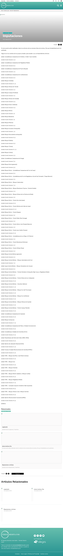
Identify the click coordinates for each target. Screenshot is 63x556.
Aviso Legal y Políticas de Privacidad (30, 554)
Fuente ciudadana (10, 1)
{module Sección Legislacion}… (8, 429)
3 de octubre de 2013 (7, 39)
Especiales (3, 1)
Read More (16, 429)
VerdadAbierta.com (16, 548)
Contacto (17, 1)
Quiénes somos (44, 554)
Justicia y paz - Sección (8, 10)
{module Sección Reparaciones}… (8, 467)
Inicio (2, 10)
